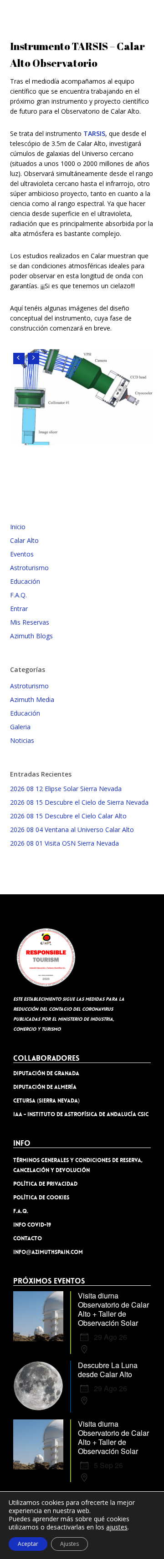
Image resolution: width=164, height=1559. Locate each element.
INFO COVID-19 (32, 1224)
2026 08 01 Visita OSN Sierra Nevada (64, 843)
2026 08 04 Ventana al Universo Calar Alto (72, 829)
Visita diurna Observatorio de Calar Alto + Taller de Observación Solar (113, 1309)
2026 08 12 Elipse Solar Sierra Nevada (66, 788)
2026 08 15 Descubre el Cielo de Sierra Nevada (79, 802)
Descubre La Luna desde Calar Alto (108, 1369)
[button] (151, 13)
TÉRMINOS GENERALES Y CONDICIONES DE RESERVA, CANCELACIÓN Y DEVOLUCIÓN (78, 1165)
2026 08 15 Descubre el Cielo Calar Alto (68, 816)
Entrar (19, 608)
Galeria (20, 726)
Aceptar (28, 1544)
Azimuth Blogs (31, 636)
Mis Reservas (29, 622)
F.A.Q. (18, 595)
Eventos (22, 554)
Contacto (27, 1238)
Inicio (18, 526)
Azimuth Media (32, 699)
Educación (25, 581)
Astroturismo (29, 567)
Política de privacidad (45, 1184)
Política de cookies (41, 1197)
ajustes (117, 1527)
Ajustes (69, 1544)
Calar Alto (24, 540)
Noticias (22, 740)
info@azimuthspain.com (48, 1252)
